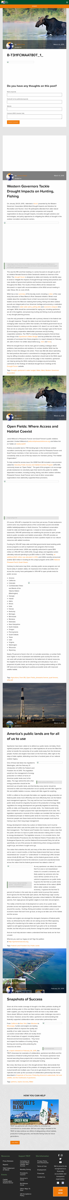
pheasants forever (42, 677)
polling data (37, 307)
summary (22, 294)
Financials (40, 1173)
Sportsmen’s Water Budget (28, 337)
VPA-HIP (10, 680)
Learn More (15, 1142)
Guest (19, 416)
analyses (54, 307)
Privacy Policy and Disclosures (42, 1162)
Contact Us (41, 1177)
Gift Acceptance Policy (25, 1195)
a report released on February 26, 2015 (22, 1051)
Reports (5, 1165)
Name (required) (11, 92)
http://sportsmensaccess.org (18, 942)
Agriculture (15, 677)
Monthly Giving (25, 1169)
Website (9, 106)
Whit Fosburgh (22, 723)
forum (36, 204)
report (20, 1082)
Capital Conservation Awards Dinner (8, 1181)
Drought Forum (12, 366)
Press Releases (8, 1161)
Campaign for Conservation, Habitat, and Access (25, 1163)
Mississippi (10, 1026)
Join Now (60, 1191)
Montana (34, 1023)
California (14, 1023)
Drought (14, 370)
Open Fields (30, 677)
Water (38, 370)
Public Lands (35, 946)
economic (47, 307)
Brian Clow (21, 44)
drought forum (20, 277)
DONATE (34, 6)
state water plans (26, 307)
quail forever (53, 677)
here (42, 342)
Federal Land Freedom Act (20, 946)
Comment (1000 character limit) (15, 113)
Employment (41, 1170)
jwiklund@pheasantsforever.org (39, 441)
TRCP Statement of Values (8, 1169)
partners (14, 1082)
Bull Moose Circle (24, 1184)
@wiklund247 (20, 444)
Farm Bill (22, 677)
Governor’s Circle (24, 1179)
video (51, 294)
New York (23, 1023)
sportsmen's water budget (27, 370)
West (43, 370)
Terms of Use (42, 1166)
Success (25, 1082)
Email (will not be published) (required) (17, 99)
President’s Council (24, 1174)
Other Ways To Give (25, 1189)
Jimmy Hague (22, 176)
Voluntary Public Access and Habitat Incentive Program (33, 465)
